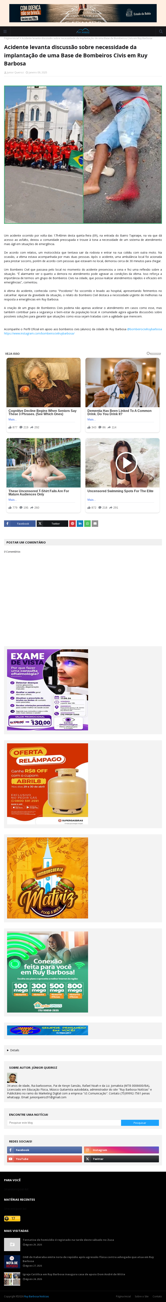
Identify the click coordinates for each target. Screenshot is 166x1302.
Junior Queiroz (15, 72)
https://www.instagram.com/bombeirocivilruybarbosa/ (39, 333)
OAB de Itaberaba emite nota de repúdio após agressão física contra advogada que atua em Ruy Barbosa (88, 1259)
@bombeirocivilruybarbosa (144, 329)
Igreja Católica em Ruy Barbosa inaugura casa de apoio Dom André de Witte (74, 1274)
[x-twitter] (121, 1158)
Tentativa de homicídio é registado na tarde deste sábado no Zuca (68, 1240)
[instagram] (121, 1150)
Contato (157, 1296)
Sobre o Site (142, 1296)
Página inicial (11, 38)
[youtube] (44, 1158)
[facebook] (44, 1150)
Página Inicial (123, 1296)
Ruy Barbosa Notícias (36, 1296)
